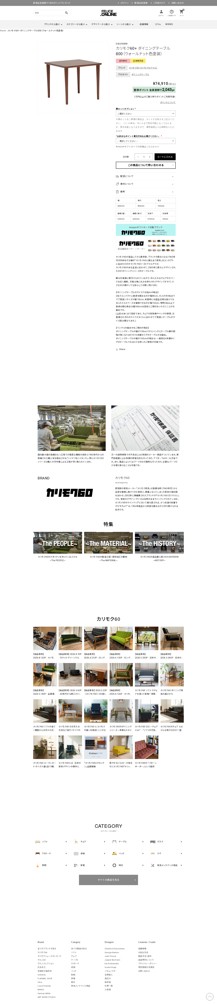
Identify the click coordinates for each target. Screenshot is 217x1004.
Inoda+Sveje (110, 967)
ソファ (73, 952)
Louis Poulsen (44, 986)
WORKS (169, 24)
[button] (146, 176)
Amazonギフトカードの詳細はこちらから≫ (137, 146)
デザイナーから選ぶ (100, 24)
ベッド (73, 971)
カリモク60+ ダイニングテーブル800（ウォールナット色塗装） (36, 30)
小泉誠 (108, 989)
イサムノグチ (110, 971)
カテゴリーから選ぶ (75, 24)
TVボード (75, 963)
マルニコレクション (46, 963)
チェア (74, 956)
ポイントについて (168, 102)
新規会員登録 (140, 3)
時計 (73, 982)
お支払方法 (143, 952)
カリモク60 (122, 478)
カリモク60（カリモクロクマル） (143, 68)
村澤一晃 (109, 986)
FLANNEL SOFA (45, 978)
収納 (73, 967)
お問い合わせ (177, 3)
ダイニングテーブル (140, 74)
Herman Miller (44, 993)
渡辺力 (108, 978)
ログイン (125, 3)
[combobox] (48, 13)
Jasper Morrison (112, 960)
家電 (73, 978)
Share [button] (122, 349)
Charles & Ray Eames (114, 949)
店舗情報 (144, 24)
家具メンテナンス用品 (80, 986)
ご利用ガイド (159, 3)
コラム (158, 24)
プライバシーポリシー (147, 963)
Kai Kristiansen (112, 963)
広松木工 (42, 967)
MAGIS (41, 989)
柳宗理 (108, 982)
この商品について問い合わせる (146, 165)
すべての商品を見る (108, 879)
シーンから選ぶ (124, 24)
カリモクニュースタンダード (49, 956)
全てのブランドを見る (47, 949)
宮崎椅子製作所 (45, 971)
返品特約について (146, 960)
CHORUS (42, 975)
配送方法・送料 (145, 956)
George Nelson (112, 952)
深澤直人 (109, 975)
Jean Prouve (110, 956)
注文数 (126, 157)
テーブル (75, 960)
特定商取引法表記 (146, 967)
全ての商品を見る (79, 949)
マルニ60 (42, 960)
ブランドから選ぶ (52, 24)
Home (3, 30)
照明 (73, 975)
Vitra (40, 982)
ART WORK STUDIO (47, 997)
